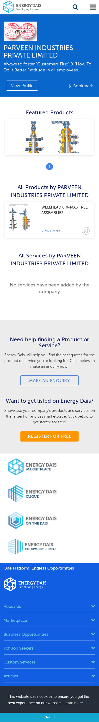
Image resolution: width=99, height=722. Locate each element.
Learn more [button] (73, 703)
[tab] (49, 606)
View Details (51, 231)
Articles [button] (11, 676)
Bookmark (82, 85)
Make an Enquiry (49, 380)
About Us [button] (12, 606)
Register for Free (49, 436)
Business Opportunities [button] (26, 634)
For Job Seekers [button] (19, 648)
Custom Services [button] (20, 662)
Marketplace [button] (15, 620)
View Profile (22, 85)
